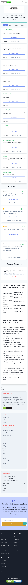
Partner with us (5, 553)
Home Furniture (13, 15)
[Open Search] (22, 2)
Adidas (4, 456)
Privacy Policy (4, 551)
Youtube (3, 572)
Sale (22, 25)
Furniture (4, 438)
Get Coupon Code (14, 53)
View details (5, 41)
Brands (16, 542)
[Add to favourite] (22, 7)
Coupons (11, 25)
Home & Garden (6, 433)
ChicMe (4, 448)
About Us (3, 539)
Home (7, 15)
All (5, 25)
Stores (15, 537)
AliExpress (5, 446)
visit (14, 11)
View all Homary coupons (14, 220)
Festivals (16, 551)
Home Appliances (7, 428)
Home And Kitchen (7, 430)
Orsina (4, 420)
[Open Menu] (26, 2)
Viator (4, 443)
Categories (16, 539)
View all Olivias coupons (14, 257)
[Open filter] (25, 523)
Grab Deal (14, 37)
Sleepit (4, 422)
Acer (3, 453)
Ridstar (4, 463)
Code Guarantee (5, 545)
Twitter (3, 563)
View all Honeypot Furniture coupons (14, 203)
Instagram (3, 569)
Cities (15, 548)
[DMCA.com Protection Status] (14, 408)
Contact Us (4, 542)
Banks (15, 545)
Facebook (3, 560)
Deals (16, 25)
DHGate (4, 451)
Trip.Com (4, 466)
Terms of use (4, 548)
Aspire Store (5, 417)
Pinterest (3, 566)
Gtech (4, 458)
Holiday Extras (6, 461)
